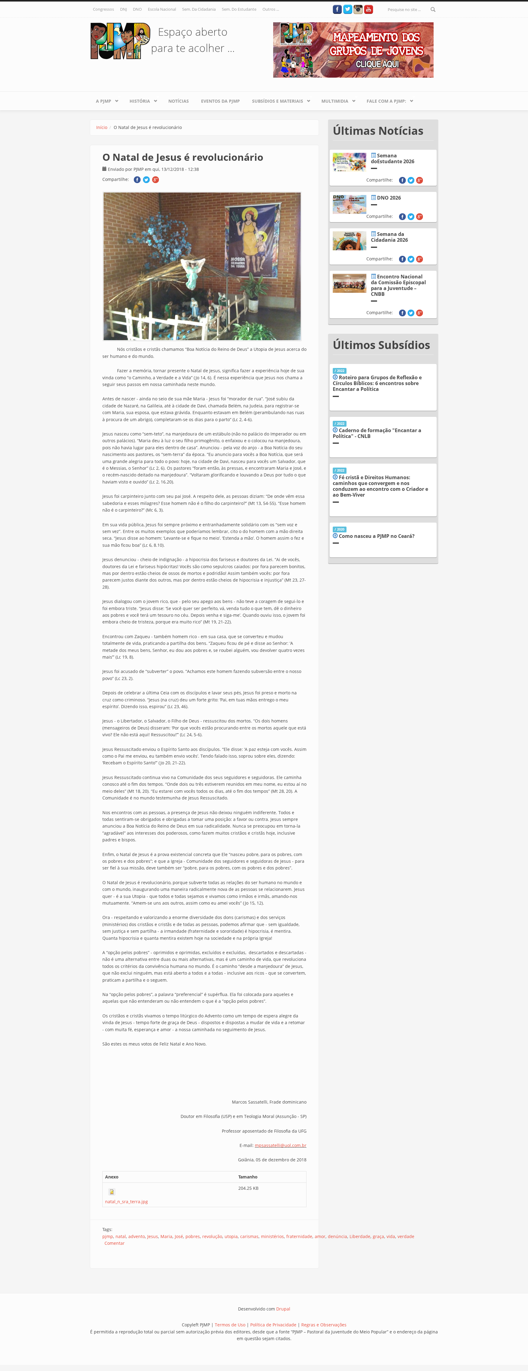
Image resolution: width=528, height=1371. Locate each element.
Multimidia (331, 100)
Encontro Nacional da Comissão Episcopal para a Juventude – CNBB (398, 285)
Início (101, 127)
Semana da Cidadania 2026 (389, 237)
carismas (249, 1236)
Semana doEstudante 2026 (392, 158)
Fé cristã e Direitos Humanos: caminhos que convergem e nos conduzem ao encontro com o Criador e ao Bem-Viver (380, 486)
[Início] (120, 40)
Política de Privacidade (274, 1325)
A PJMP (100, 100)
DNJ (123, 9)
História (136, 100)
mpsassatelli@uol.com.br (280, 1145)
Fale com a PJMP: (383, 100)
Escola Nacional (162, 9)
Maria (166, 1236)
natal (121, 1236)
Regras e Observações (323, 1325)
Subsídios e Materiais (274, 100)
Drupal (283, 1309)
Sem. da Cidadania (199, 9)
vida (391, 1236)
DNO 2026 (389, 197)
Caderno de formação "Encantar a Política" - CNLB (377, 433)
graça (378, 1236)
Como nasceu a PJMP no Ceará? (377, 536)
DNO (137, 9)
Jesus (152, 1236)
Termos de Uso (230, 1325)
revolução (212, 1236)
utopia (231, 1236)
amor (320, 1236)
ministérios (272, 1236)
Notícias (178, 101)
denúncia (337, 1236)
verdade (406, 1236)
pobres (192, 1236)
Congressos (103, 9)
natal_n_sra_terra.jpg (126, 1201)
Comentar (115, 1243)
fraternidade (299, 1236)
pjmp (107, 1236)
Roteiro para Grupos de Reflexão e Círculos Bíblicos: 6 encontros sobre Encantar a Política (377, 383)
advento (136, 1236)
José (179, 1236)
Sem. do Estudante (239, 9)
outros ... (270, 9)
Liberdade (360, 1236)
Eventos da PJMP (220, 101)
